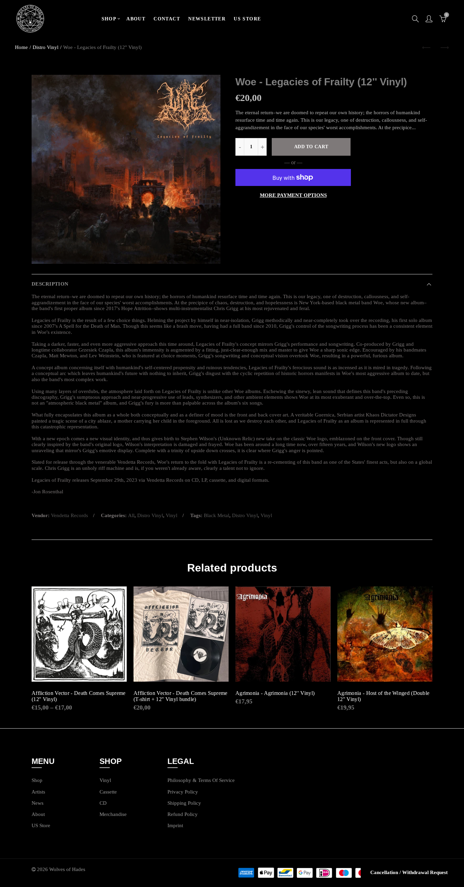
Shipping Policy (184, 803)
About (38, 814)
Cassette (108, 792)
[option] (126, 169)
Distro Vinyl (45, 47)
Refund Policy (182, 814)
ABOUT (135, 18)
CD (103, 803)
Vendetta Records (69, 515)
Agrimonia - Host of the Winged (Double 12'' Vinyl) (383, 696)
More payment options (293, 195)
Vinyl (171, 515)
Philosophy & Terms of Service (201, 780)
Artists (38, 792)
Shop (37, 780)
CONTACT (167, 18)
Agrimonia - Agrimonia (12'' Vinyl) (275, 693)
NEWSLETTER (207, 18)
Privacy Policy (182, 792)
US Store (41, 825)
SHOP (109, 18)
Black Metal (216, 515)
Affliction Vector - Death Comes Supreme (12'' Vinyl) (79, 696)
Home (21, 47)
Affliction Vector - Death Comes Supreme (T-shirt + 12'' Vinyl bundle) (180, 696)
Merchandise (113, 814)
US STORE (247, 18)
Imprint (175, 825)
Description (50, 284)
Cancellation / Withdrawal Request (409, 872)
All (131, 515)
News (37, 803)
